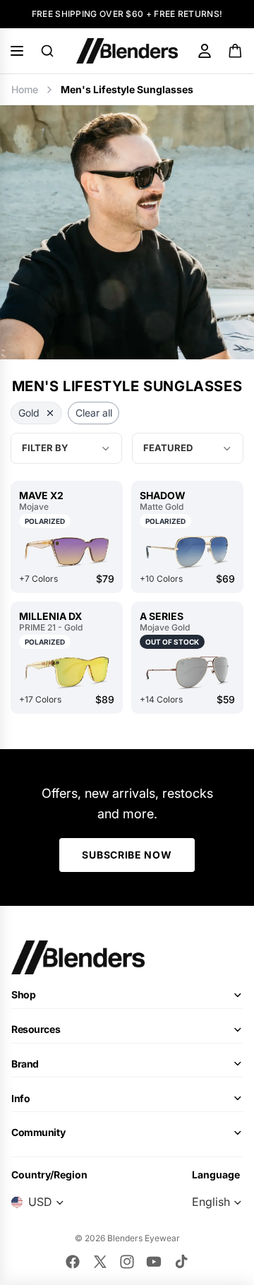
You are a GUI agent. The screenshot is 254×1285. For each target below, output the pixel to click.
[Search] (47, 51)
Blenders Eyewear (143, 1238)
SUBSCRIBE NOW (126, 855)
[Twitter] (100, 1261)
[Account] (205, 51)
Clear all (93, 413)
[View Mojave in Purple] (66, 551)
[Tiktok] (181, 1261)
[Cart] (236, 51)
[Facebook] (72, 1261)
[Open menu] (17, 50)
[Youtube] (153, 1261)
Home (24, 89)
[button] (187, 448)
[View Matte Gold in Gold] (187, 551)
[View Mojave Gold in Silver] (187, 672)
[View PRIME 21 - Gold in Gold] (66, 672)
